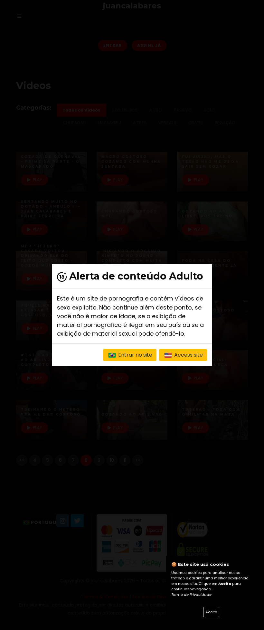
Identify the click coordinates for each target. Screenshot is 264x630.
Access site (188, 355)
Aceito (211, 612)
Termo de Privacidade (191, 594)
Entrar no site (134, 355)
